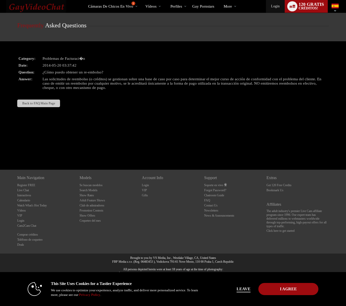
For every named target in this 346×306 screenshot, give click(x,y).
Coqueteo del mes (90, 220)
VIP (19, 215)
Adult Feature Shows (92, 200)
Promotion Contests (91, 210)
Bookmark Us (274, 190)
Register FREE (26, 185)
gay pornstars (203, 6)
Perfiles (176, 6)
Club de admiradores (92, 205)
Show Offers (87, 215)
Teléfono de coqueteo (30, 239)
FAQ (207, 200)
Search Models (89, 190)
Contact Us (211, 205)
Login (275, 6)
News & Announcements (219, 215)
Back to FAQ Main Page (38, 103)
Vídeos (151, 6)
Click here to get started (280, 231)
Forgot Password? (215, 190)
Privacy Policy (89, 295)
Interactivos (24, 195)
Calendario (23, 200)
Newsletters (211, 210)
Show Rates (87, 195)
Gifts (145, 195)
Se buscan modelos (91, 185)
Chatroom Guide (214, 195)
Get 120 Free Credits (279, 185)
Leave (244, 289)
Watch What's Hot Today (32, 205)
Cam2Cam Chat (26, 225)
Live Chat (23, 190)
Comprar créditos (27, 234)
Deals (20, 244)
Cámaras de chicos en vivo (111, 5)
